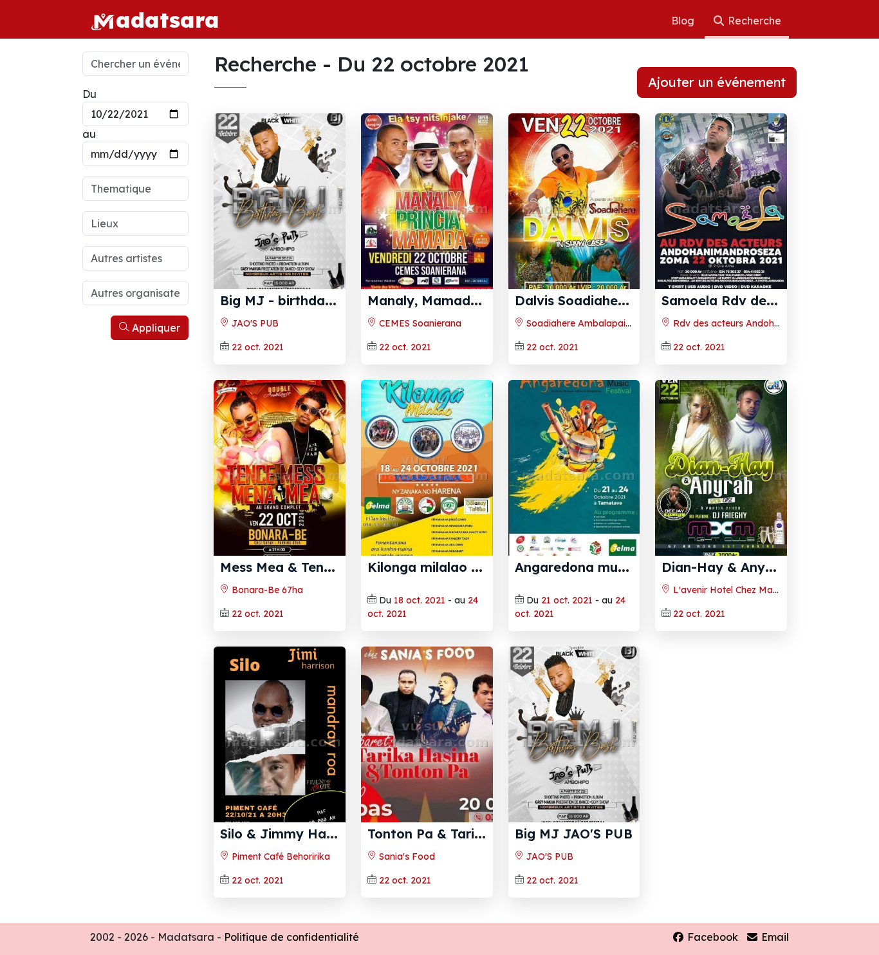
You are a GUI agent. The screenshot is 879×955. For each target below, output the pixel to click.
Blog (684, 20)
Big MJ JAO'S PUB (574, 834)
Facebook (711, 937)
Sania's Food (405, 856)
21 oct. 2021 (567, 600)
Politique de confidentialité (291, 937)
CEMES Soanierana (418, 323)
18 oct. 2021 (419, 600)
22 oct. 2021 (258, 347)
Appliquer (154, 327)
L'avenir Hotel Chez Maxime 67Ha (745, 590)
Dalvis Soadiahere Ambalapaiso (617, 300)
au (89, 134)
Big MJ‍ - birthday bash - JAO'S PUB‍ (335, 300)
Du (89, 94)
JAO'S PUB (254, 323)
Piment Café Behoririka (279, 856)
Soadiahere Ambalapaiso (580, 323)
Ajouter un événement (717, 82)
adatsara (167, 19)
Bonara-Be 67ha (266, 590)
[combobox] (135, 188)
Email (774, 937)
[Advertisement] (135, 539)
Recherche (753, 20)
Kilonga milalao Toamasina (454, 567)
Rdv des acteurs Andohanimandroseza (756, 323)
